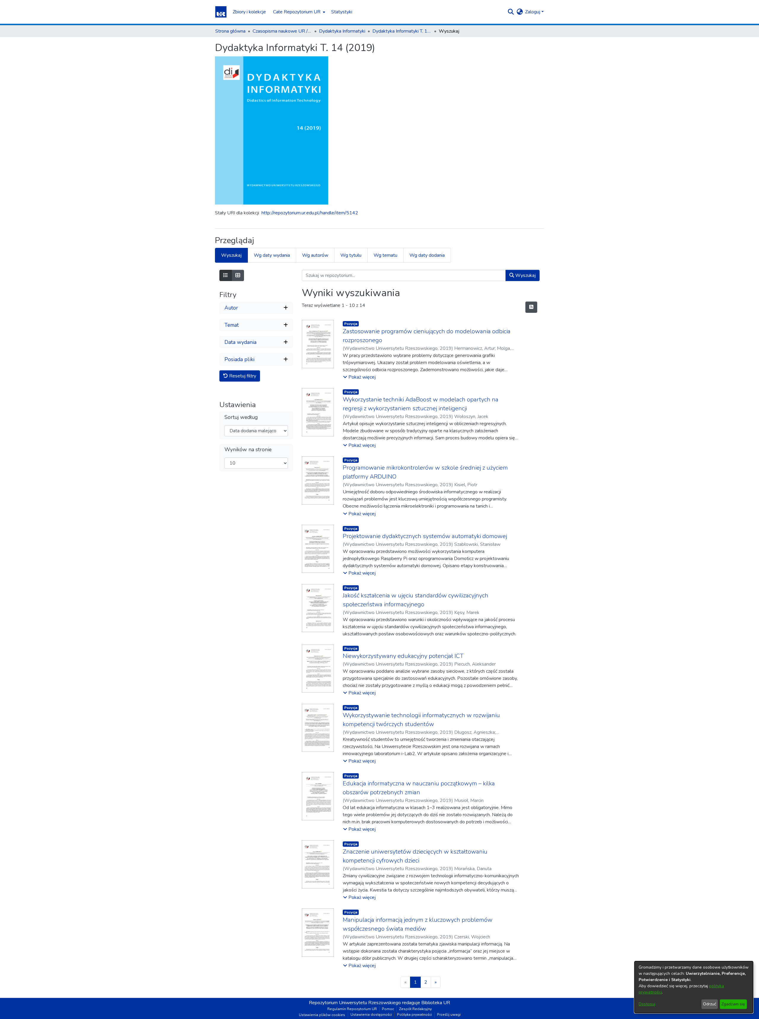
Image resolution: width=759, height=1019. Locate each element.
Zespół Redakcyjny (415, 1009)
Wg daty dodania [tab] (427, 255)
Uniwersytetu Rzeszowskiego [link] (370, 1002)
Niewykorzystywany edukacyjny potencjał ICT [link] (403, 656)
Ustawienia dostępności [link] (371, 1014)
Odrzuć (709, 1004)
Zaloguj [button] (533, 12)
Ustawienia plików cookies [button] (322, 1014)
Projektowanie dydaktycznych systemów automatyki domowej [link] (425, 536)
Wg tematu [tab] (385, 255)
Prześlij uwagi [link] (449, 1014)
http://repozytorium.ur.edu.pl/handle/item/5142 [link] (309, 213)
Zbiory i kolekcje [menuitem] (249, 12)
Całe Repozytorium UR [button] (296, 12)
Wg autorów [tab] (315, 255)
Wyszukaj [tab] (231, 255)
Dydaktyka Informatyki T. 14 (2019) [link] (402, 31)
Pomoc (388, 1009)
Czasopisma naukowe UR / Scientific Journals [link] (282, 31)
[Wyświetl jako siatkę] (238, 275)
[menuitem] (298, 12)
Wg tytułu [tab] (350, 255)
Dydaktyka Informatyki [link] (342, 31)
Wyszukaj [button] (525, 275)
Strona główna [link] (230, 31)
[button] (221, 12)
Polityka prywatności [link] (414, 1014)
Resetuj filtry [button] (242, 376)
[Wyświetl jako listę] (225, 275)
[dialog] (693, 987)
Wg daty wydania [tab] (272, 255)
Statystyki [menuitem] (341, 12)
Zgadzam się (733, 1004)
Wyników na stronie (248, 449)
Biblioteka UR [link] (435, 1002)
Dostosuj (647, 1004)
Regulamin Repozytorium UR (352, 1009)
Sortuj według (241, 417)
